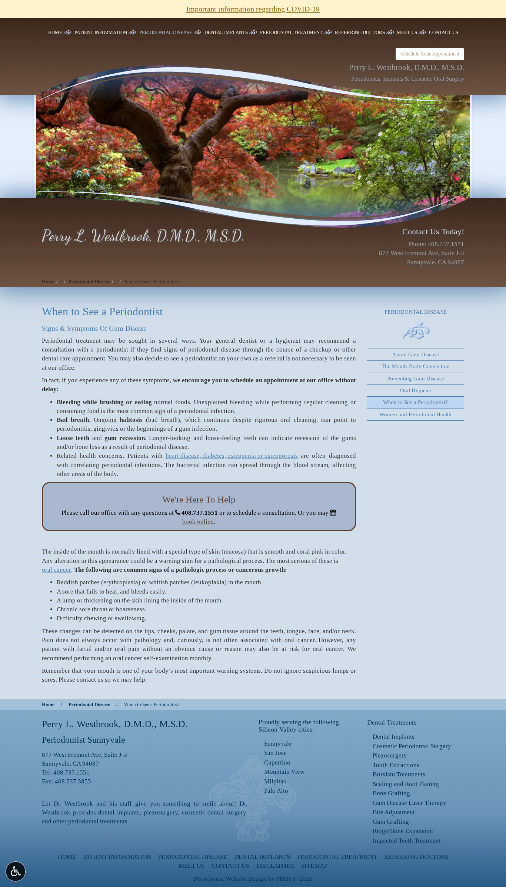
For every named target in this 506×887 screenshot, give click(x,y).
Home (55, 32)
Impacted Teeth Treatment (407, 840)
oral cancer (56, 569)
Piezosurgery (390, 755)
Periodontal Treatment (291, 32)
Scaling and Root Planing (406, 783)
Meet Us (407, 32)
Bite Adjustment (394, 812)
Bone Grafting (391, 793)
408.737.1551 (446, 244)
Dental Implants (226, 32)
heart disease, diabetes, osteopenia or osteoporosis (232, 455)
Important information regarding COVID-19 (253, 9)
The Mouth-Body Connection (416, 366)
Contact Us (443, 32)
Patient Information (100, 32)
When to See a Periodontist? (415, 402)
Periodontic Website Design (230, 878)
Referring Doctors (360, 32)
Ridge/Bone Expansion (403, 830)
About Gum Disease (415, 354)
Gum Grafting (391, 821)
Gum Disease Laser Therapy (409, 802)
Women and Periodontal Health (415, 414)
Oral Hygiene (415, 390)
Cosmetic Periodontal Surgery (412, 746)
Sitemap (314, 865)
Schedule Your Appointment (429, 54)
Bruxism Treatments (399, 774)
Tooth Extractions (396, 765)
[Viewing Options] (16, 871)
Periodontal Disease (165, 32)
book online (198, 521)
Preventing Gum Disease (415, 379)
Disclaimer (275, 865)
